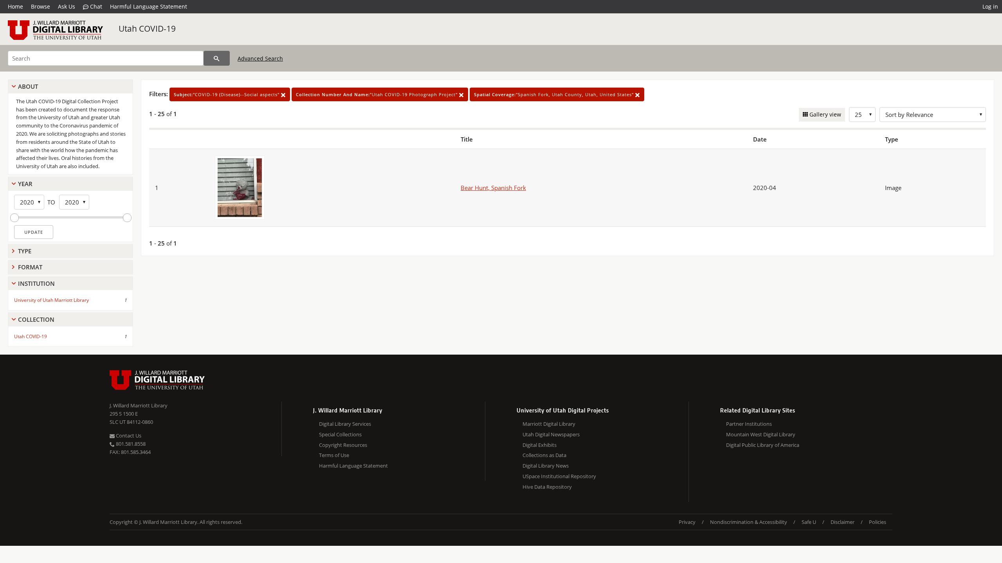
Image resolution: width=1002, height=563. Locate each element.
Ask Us (66, 6)
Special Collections (340, 434)
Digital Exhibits (540, 444)
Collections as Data (544, 455)
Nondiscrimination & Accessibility (748, 521)
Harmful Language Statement (148, 6)
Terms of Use (334, 455)
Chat (95, 6)
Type (24, 251)
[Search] (217, 58)
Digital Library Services (345, 423)
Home (15, 6)
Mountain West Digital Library (760, 434)
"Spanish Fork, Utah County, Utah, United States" (554, 94)
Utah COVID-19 (147, 28)
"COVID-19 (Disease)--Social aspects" (227, 94)
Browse (40, 6)
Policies (877, 521)
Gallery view (824, 114)
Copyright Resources (343, 444)
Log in (990, 6)
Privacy (687, 521)
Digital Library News (546, 465)
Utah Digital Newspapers (551, 434)
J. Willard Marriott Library (139, 405)
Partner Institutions (749, 423)
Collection (36, 319)
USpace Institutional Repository (559, 476)
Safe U (809, 521)
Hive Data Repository (547, 486)
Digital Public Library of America (762, 444)
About (28, 86)
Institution (36, 283)
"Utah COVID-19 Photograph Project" (377, 94)
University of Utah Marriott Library (51, 300)
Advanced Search (260, 58)
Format (30, 267)
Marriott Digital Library (549, 423)
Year (25, 184)
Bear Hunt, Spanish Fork (493, 188)
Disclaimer (842, 521)
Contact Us (128, 435)
